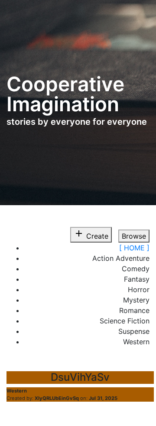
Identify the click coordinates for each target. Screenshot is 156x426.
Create (91, 234)
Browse (134, 236)
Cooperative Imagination (65, 94)
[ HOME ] (134, 247)
